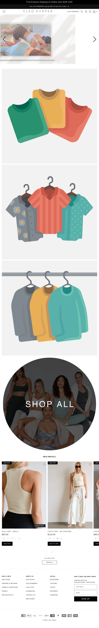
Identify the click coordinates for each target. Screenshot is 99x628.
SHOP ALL (5, 359)
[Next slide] (95, 39)
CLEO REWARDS (73, 11)
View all (49, 562)
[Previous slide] (4, 39)
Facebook (54, 595)
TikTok (52, 587)
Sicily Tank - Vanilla (10, 531)
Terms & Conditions (10, 587)
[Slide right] (52, 552)
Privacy (5, 591)
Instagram (54, 579)
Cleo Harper (52, 620)
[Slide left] (47, 552)
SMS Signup (30, 599)
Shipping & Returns (9, 583)
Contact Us (30, 595)
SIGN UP (85, 599)
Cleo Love (30, 587)
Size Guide (6, 579)
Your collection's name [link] (12, 71)
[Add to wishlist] (44, 464)
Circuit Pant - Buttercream (59, 531)
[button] (82, 11)
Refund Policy (8, 595)
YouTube (53, 583)
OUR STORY (30, 579)
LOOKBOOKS (30, 591)
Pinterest (54, 591)
